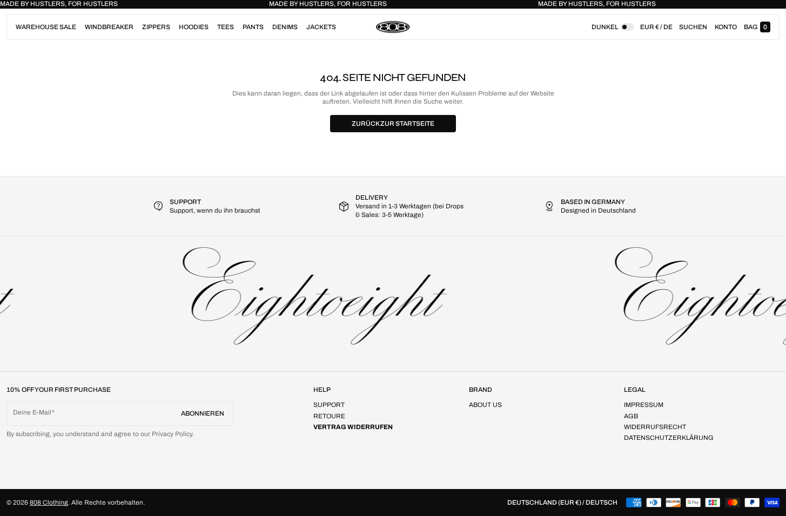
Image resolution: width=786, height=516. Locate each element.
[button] (693, 27)
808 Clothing (49, 502)
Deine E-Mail (32, 412)
